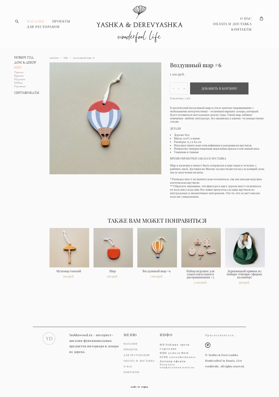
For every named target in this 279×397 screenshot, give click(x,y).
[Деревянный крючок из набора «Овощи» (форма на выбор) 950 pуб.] (245, 247)
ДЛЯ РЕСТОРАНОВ (43, 26)
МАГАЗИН (35, 21)
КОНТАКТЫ (241, 29)
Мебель (18, 82)
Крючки (19, 75)
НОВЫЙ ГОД (24, 57)
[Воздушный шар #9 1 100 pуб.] (157, 247)
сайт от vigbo (139, 387)
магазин (54, 57)
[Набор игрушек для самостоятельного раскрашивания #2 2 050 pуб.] (201, 247)
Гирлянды (20, 86)
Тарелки (19, 72)
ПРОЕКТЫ (61, 21)
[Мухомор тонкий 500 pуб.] (69, 247)
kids (66, 57)
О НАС (246, 18)
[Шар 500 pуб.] (113, 247)
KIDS (17, 67)
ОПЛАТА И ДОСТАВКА (232, 24)
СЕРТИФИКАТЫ (26, 92)
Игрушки (19, 79)
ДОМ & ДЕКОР (25, 62)
